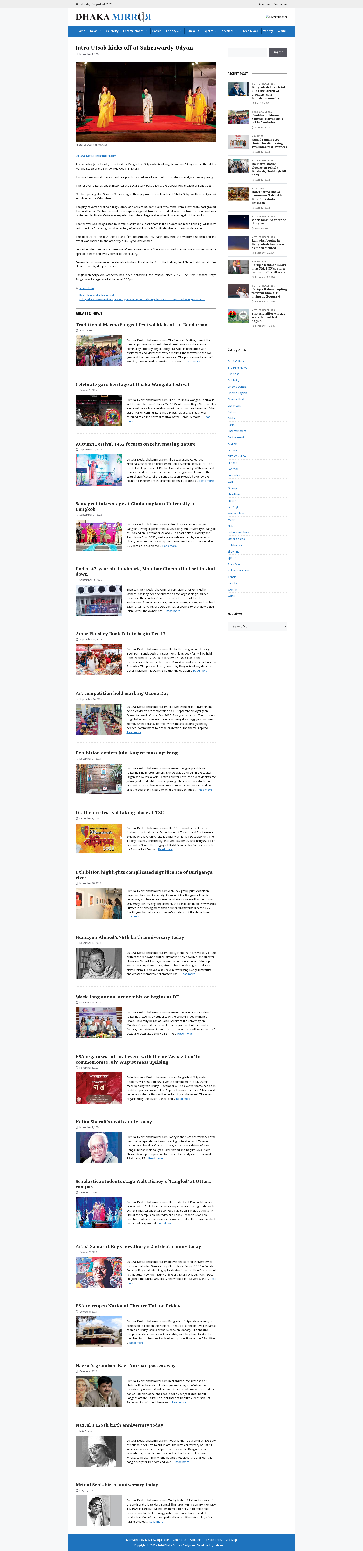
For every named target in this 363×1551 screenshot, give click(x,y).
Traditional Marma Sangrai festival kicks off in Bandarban (142, 325)
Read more (192, 361)
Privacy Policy (213, 1540)
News (94, 31)
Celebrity (112, 31)
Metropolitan (236, 513)
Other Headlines (264, 83)
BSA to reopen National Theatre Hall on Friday (128, 1306)
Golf (230, 481)
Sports (208, 31)
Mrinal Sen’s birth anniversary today (117, 1485)
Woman (232, 589)
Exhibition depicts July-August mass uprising (127, 753)
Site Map (231, 1540)
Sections (228, 31)
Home (81, 31)
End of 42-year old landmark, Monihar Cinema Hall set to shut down (145, 571)
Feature (233, 450)
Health (232, 501)
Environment (236, 437)
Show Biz (194, 31)
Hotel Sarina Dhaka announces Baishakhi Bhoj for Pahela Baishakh (267, 197)
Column (232, 412)
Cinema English (237, 393)
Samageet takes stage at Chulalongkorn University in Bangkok (136, 506)
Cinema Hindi (236, 399)
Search (278, 52)
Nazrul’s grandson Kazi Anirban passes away (126, 1365)
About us (264, 4)
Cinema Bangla (237, 386)
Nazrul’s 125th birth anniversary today (119, 1425)
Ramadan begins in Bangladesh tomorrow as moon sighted (268, 244)
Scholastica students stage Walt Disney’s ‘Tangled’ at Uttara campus (143, 1184)
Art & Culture (86, 288)
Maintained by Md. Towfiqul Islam (148, 1540)
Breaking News (237, 367)
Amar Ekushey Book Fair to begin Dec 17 (121, 634)
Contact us (280, 4)
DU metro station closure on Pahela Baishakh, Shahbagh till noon (269, 169)
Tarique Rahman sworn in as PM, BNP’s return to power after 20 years (269, 268)
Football (233, 469)
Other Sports (236, 539)
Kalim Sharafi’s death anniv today (97, 295)
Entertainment (133, 31)
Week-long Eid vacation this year (269, 221)
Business (259, 136)
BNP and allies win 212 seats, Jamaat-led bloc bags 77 (268, 317)
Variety (268, 31)
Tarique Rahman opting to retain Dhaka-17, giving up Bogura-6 (269, 293)
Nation (232, 526)
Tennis (232, 577)
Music (231, 519)
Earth (231, 424)
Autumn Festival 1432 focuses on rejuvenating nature (135, 444)
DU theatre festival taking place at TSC (120, 812)
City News (260, 188)
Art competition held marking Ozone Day (122, 693)
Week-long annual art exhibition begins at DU (128, 997)
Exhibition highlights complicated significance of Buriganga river (144, 875)
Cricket (232, 418)
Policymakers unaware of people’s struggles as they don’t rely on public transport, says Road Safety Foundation (142, 299)
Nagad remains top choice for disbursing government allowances (269, 143)
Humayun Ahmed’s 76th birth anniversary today (130, 937)
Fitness (232, 463)
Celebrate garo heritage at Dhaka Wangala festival (132, 384)
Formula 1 (234, 475)
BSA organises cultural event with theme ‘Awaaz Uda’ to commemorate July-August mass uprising (138, 1059)
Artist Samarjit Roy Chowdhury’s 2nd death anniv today (138, 1246)
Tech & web (250, 31)
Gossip (156, 31)
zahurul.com (221, 1545)
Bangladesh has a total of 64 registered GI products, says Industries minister (268, 92)
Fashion (232, 443)
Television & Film (239, 570)
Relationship (236, 545)
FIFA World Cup (237, 456)
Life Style (172, 31)
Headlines (260, 261)
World (282, 31)
